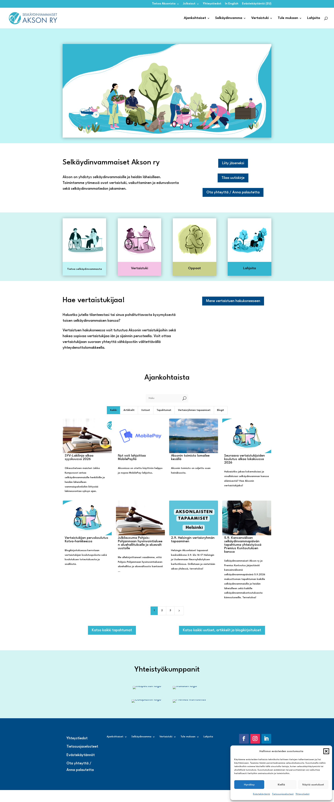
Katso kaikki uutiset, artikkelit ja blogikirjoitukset (222, 630)
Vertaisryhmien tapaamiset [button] (194, 410)
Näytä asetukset (313, 784)
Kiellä (281, 784)
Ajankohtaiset (195, 18)
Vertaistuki (260, 18)
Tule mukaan (288, 18)
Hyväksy (249, 784)
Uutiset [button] (145, 410)
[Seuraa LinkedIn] (266, 739)
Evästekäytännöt (80, 755)
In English (231, 3)
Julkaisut (189, 3)
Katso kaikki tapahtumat (112, 630)
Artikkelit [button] (129, 410)
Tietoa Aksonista (164, 3)
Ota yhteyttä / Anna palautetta (233, 192)
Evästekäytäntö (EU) (256, 3)
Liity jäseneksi (233, 163)
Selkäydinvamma (228, 18)
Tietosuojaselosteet (283, 794)
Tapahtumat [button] (164, 410)
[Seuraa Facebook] (244, 739)
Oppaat (194, 268)
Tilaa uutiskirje (233, 178)
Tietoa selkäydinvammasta (84, 269)
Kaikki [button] (113, 410)
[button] (326, 751)
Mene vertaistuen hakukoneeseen (233, 301)
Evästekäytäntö (261, 794)
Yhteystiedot (302, 794)
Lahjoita (313, 18)
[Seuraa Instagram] (255, 739)
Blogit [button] (220, 410)
